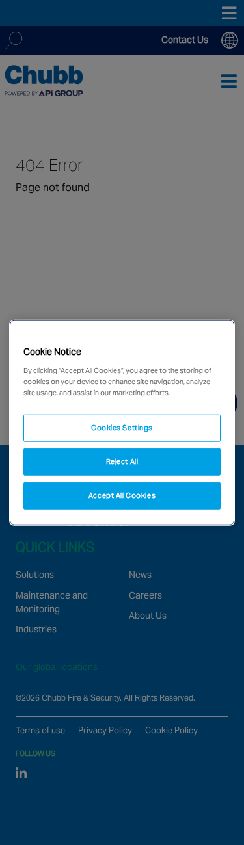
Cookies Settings (122, 427)
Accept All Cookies (122, 494)
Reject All (122, 460)
